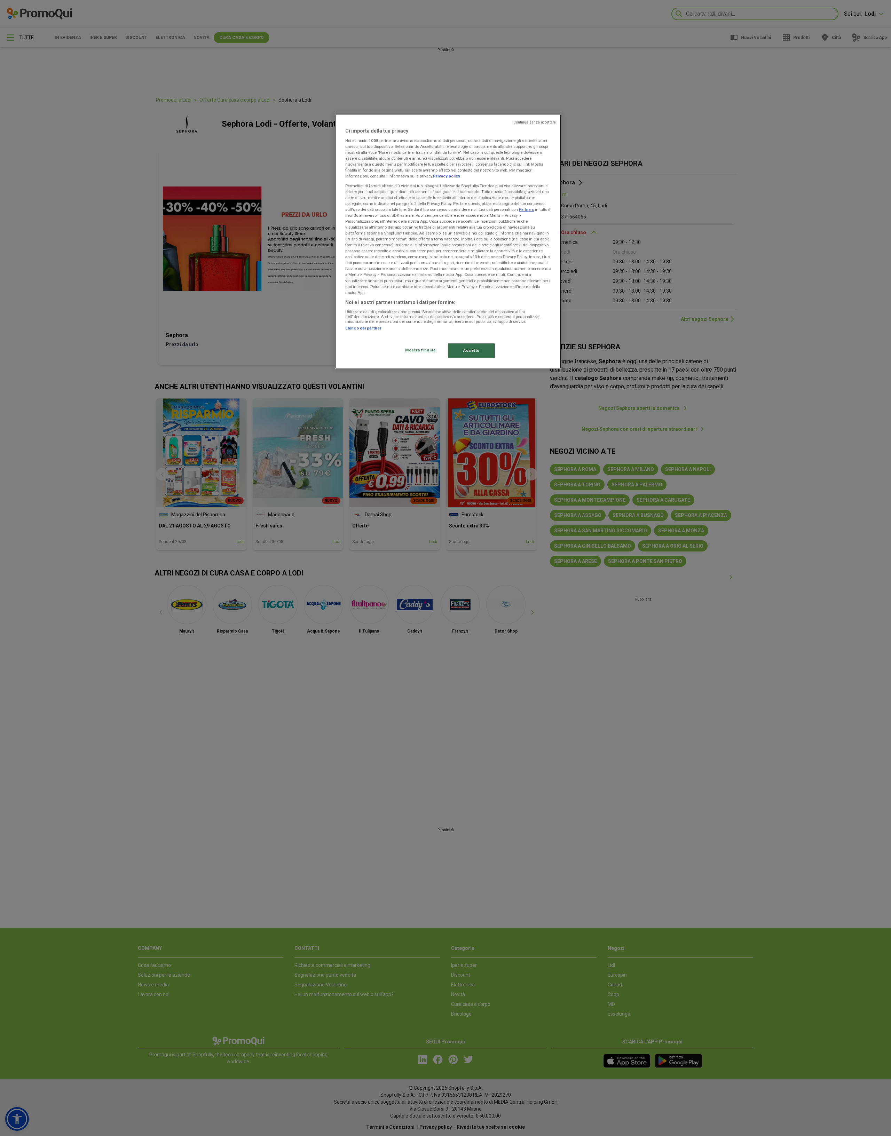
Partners (526, 209)
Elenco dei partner (363, 328)
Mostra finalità (420, 350)
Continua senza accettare (534, 122)
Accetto (471, 350)
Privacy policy (446, 176)
